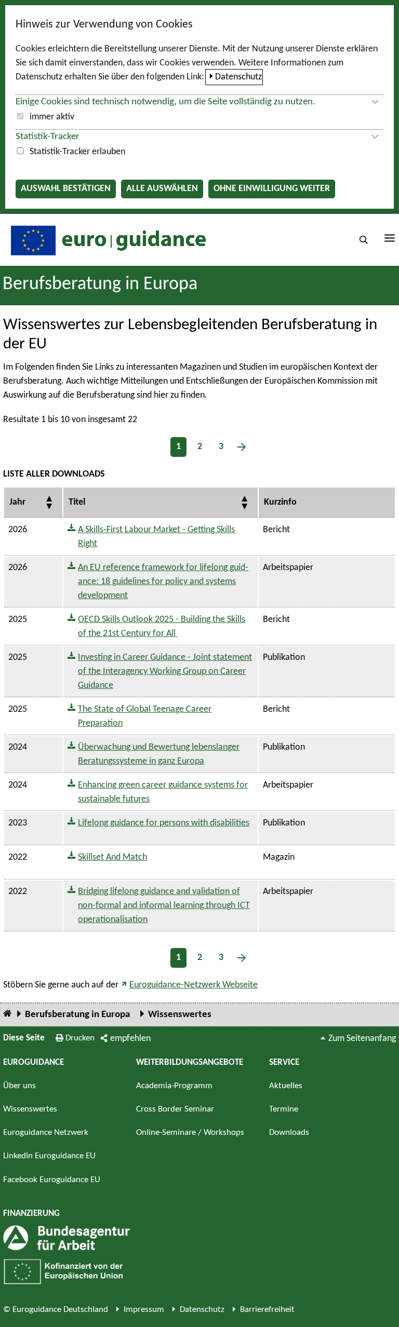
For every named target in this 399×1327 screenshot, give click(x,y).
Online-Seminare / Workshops (190, 1132)
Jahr (17, 502)
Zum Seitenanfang (362, 1039)
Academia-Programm (174, 1085)
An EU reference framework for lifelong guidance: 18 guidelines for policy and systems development (163, 582)
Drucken (80, 1038)
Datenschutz (238, 77)
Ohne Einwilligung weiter (272, 189)
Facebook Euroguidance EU (51, 1179)
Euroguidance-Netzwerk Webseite (193, 985)
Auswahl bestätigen (66, 189)
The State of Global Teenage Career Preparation (144, 716)
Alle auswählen (162, 189)
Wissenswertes (179, 1015)
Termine (283, 1109)
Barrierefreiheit (267, 1309)
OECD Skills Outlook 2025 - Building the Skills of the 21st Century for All (161, 627)
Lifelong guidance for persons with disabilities (163, 823)
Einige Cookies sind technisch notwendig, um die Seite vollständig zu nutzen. (165, 102)
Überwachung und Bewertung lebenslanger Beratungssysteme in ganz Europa (159, 754)
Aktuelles (285, 1085)
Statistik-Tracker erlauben (77, 152)
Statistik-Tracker (47, 137)
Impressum (144, 1309)
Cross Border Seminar (175, 1109)
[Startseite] (7, 1014)
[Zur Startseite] (107, 240)
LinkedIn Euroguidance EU (49, 1156)
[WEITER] (241, 447)
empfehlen (130, 1039)
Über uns (19, 1085)
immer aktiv (52, 117)
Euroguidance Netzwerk (45, 1132)
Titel (77, 502)
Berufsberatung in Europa (100, 284)
